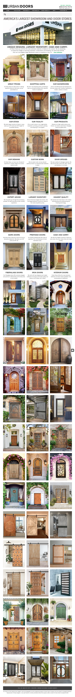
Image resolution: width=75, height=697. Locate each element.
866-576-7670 (26, 688)
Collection (17, 10)
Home (7, 10)
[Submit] (4, 14)
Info (54, 10)
